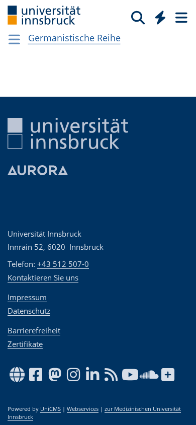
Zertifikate (25, 344)
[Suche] (138, 17)
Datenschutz (29, 311)
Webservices (83, 408)
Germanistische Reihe (74, 38)
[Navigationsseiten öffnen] (14, 39)
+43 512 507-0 (63, 264)
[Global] (157, 15)
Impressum (27, 297)
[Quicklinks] (160, 17)
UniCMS (50, 408)
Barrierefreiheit (34, 330)
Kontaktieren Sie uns (43, 277)
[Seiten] (180, 17)
